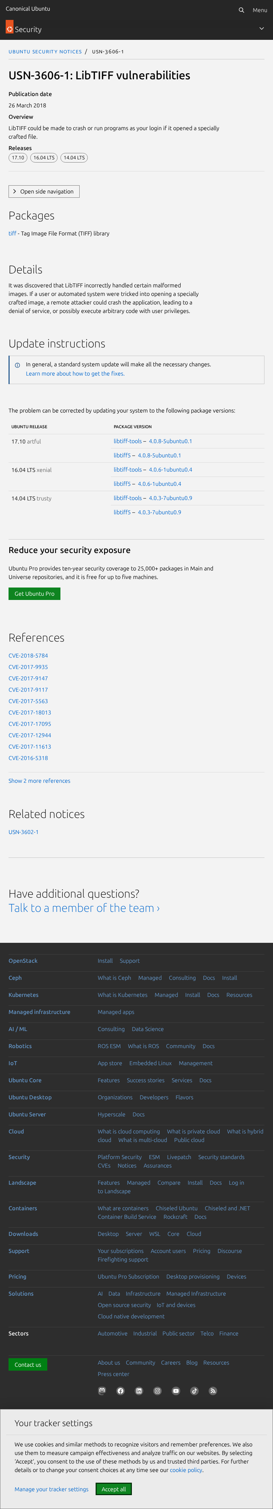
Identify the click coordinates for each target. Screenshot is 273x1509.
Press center (113, 1374)
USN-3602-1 (24, 832)
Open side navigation (47, 191)
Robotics (20, 1046)
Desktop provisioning (193, 1276)
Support (130, 960)
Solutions (21, 1293)
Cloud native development (131, 1316)
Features (109, 1080)
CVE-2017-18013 (30, 712)
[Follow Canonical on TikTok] (196, 1392)
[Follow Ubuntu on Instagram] (159, 1392)
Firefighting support (123, 1259)
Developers (154, 1097)
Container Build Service (127, 1216)
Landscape (22, 1182)
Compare (169, 1182)
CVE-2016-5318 (28, 758)
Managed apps (116, 1012)
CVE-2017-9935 (28, 667)
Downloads (23, 1234)
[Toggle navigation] (261, 28)
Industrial (145, 1333)
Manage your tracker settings (52, 1489)
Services (182, 1080)
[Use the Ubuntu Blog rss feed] (214, 1392)
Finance (229, 1333)
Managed (150, 977)
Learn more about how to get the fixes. (75, 373)
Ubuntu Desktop (30, 1097)
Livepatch (179, 1157)
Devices (236, 1276)
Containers (23, 1208)
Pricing (201, 1251)
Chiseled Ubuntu (177, 1208)
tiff (12, 233)
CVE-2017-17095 (30, 724)
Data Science (148, 1029)
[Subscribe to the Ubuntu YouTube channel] (177, 1392)
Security (19, 1157)
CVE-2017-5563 (28, 701)
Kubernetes (23, 995)
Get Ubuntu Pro (34, 593)
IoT (13, 1063)
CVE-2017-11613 (30, 746)
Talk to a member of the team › (84, 907)
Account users (168, 1251)
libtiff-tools (128, 441)
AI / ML (18, 1029)
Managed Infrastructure (196, 1293)
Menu (260, 10)
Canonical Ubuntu (28, 8)
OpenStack (23, 960)
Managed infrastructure (39, 1012)
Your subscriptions (121, 1251)
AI (100, 1293)
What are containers (123, 1208)
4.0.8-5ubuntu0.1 (170, 441)
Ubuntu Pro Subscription (128, 1276)
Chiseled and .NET (227, 1208)
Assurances (158, 1165)
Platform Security (120, 1157)
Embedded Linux (150, 1063)
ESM (154, 1157)
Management (196, 1063)
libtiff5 (122, 455)
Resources (239, 995)
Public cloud (189, 1140)
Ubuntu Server (27, 1114)
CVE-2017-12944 (30, 735)
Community (181, 1046)
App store (110, 1063)
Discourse (230, 1251)
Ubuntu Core (25, 1080)
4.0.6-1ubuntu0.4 (170, 469)
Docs (209, 977)
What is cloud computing (129, 1131)
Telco (207, 1333)
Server (134, 1234)
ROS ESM (109, 1046)
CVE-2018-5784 (28, 655)
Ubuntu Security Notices (45, 51)
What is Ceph (114, 977)
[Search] (241, 10)
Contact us (28, 1364)
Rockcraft (175, 1216)
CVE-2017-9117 (28, 689)
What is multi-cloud (142, 1140)
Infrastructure (143, 1293)
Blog (192, 1362)
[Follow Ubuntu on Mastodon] (103, 1392)
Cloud (16, 1131)
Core (173, 1234)
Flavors (184, 1097)
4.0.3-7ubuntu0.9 (170, 498)
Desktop (108, 1234)
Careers (171, 1362)
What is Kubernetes (123, 995)
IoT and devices (176, 1305)
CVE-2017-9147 (28, 678)
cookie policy (186, 1470)
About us (109, 1362)
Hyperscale (111, 1114)
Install (105, 960)
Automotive (113, 1333)
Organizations (115, 1097)
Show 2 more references (39, 780)
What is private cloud (193, 1131)
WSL (154, 1234)
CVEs (104, 1165)
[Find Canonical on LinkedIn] (140, 1392)
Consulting (182, 977)
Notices (127, 1165)
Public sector (178, 1333)
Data (114, 1293)
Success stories (146, 1080)
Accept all (114, 1489)
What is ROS (143, 1046)
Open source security (124, 1305)
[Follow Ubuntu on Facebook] (122, 1392)
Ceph (15, 977)
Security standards (221, 1157)
